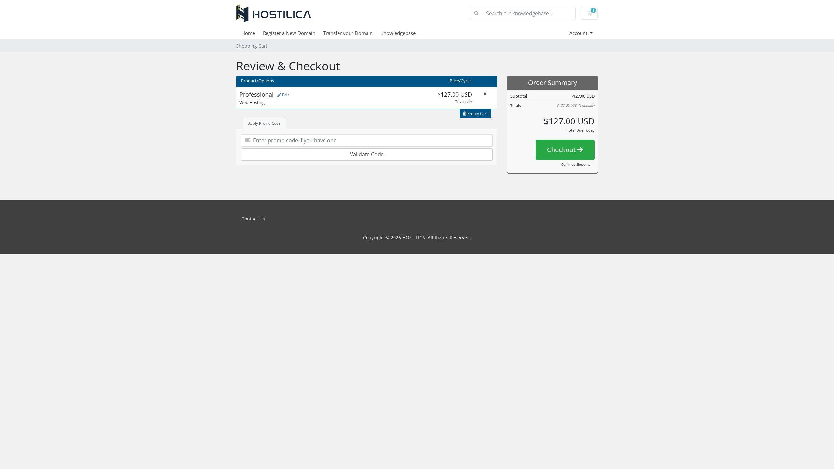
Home (248, 33)
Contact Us (253, 219)
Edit (285, 95)
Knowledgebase (398, 33)
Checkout (562, 149)
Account (579, 33)
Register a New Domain (289, 33)
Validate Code (367, 154)
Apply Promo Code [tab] (264, 123)
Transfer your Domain (348, 33)
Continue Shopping (575, 164)
